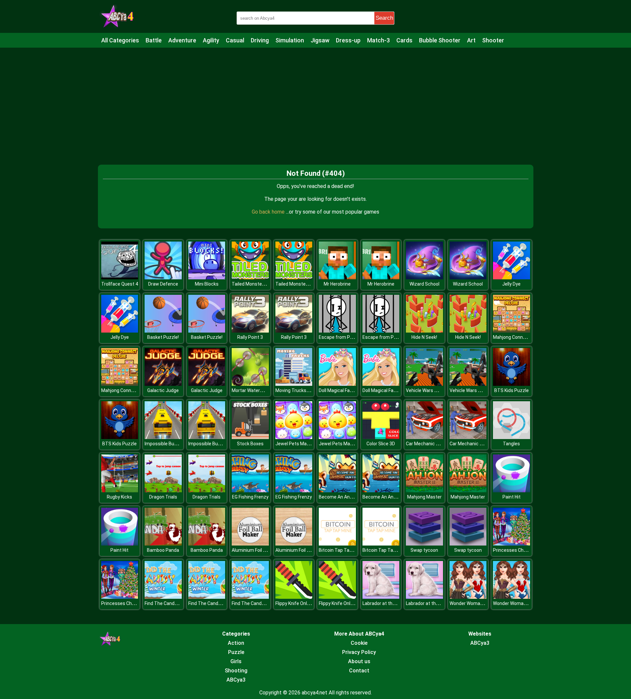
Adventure (182, 40)
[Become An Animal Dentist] (337, 490)
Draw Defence (163, 284)
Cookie (359, 643)
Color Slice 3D (380, 443)
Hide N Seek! (424, 337)
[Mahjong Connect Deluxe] (511, 331)
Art (471, 40)
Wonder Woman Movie (473, 603)
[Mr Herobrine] (337, 277)
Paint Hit (511, 497)
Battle (154, 40)
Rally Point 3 (250, 337)
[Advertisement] (315, 100)
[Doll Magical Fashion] (337, 384)
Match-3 (378, 40)
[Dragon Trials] (163, 490)
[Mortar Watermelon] (250, 384)
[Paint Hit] (511, 490)
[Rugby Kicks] (119, 490)
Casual (235, 40)
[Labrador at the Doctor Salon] (381, 597)
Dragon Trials (163, 497)
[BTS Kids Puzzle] (511, 384)
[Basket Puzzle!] (163, 331)
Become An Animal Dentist (347, 497)
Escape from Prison (340, 337)
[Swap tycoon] (424, 544)
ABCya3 (235, 680)
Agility (211, 40)
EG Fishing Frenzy (250, 497)
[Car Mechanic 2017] (424, 437)
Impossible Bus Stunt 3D (171, 443)
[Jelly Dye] (511, 277)
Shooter (493, 40)
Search (384, 18)
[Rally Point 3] (250, 331)
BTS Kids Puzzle (511, 390)
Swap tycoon (424, 550)
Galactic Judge (163, 390)
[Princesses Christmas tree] (511, 544)
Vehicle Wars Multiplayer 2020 (437, 390)
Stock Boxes (250, 443)
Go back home (269, 212)
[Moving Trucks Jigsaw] (294, 384)
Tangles (511, 443)
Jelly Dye (511, 284)
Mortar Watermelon (252, 390)
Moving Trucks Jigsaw (298, 390)
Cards (404, 40)
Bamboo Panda (163, 550)
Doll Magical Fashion (340, 390)
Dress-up (348, 40)
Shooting (236, 670)
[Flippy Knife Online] (294, 597)
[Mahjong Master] (424, 490)
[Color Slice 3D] (381, 437)
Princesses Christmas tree (521, 550)
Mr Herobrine (337, 284)
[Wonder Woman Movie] (468, 597)
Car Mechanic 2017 (426, 443)
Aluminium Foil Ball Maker (258, 550)
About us (359, 661)
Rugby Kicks (119, 497)
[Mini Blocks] (206, 277)
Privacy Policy (359, 652)
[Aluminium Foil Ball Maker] (250, 544)
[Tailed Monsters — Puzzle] (250, 277)
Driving (260, 40)
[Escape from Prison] (337, 331)
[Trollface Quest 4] (119, 277)
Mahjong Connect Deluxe (519, 337)
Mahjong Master (424, 497)
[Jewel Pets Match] (294, 437)
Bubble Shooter (439, 40)
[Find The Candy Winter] (163, 597)
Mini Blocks (207, 284)
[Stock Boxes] (250, 437)
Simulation (289, 40)
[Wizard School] (424, 277)
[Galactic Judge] (163, 384)
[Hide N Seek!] (424, 331)
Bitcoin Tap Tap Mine (341, 550)
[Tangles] (511, 437)
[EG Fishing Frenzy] (250, 490)
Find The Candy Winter (168, 603)
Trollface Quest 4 (119, 284)
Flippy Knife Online (294, 603)
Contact (359, 670)
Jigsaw (320, 40)
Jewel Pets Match (294, 443)
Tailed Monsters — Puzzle (259, 284)
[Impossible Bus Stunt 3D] (163, 437)
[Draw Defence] (163, 277)
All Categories (120, 40)
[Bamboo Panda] (163, 544)
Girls (236, 661)
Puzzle (236, 652)
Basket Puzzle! (163, 337)
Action (236, 643)
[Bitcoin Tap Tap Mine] (337, 544)
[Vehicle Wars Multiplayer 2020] (424, 384)
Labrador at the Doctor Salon (392, 603)
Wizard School (424, 284)
